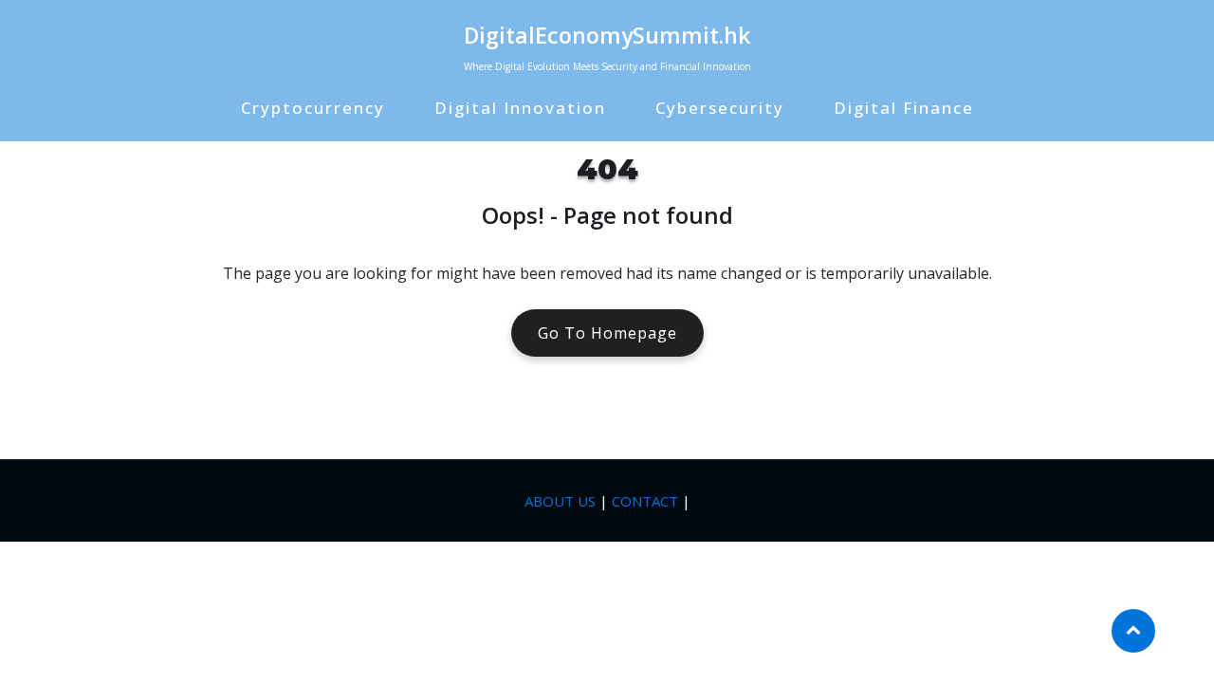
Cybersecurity (719, 108)
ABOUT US (560, 500)
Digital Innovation (520, 108)
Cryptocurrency (313, 108)
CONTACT (645, 500)
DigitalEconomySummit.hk (607, 35)
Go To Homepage (607, 333)
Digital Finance (904, 108)
